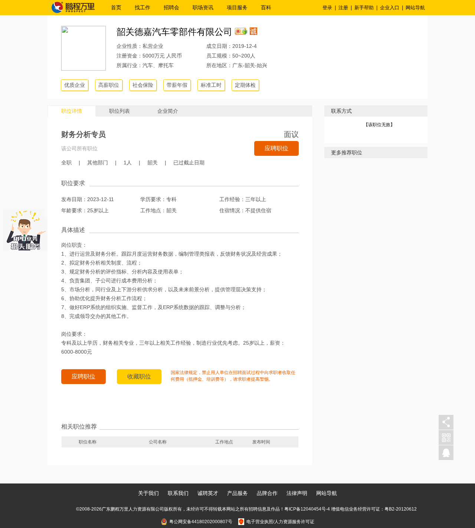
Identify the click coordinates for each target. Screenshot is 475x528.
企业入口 (389, 7)
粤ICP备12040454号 (305, 509)
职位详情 (71, 111)
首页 (116, 7)
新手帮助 (364, 7)
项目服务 (237, 7)
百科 (266, 7)
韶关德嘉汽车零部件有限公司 (174, 32)
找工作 (142, 7)
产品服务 (237, 493)
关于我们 (148, 493)
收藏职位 (139, 376)
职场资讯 (203, 7)
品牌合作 (267, 493)
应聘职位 (276, 148)
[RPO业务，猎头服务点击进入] (25, 228)
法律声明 (296, 493)
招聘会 (171, 7)
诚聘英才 (207, 493)
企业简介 (167, 111)
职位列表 (119, 111)
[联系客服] (446, 452)
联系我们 (178, 493)
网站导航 (415, 7)
